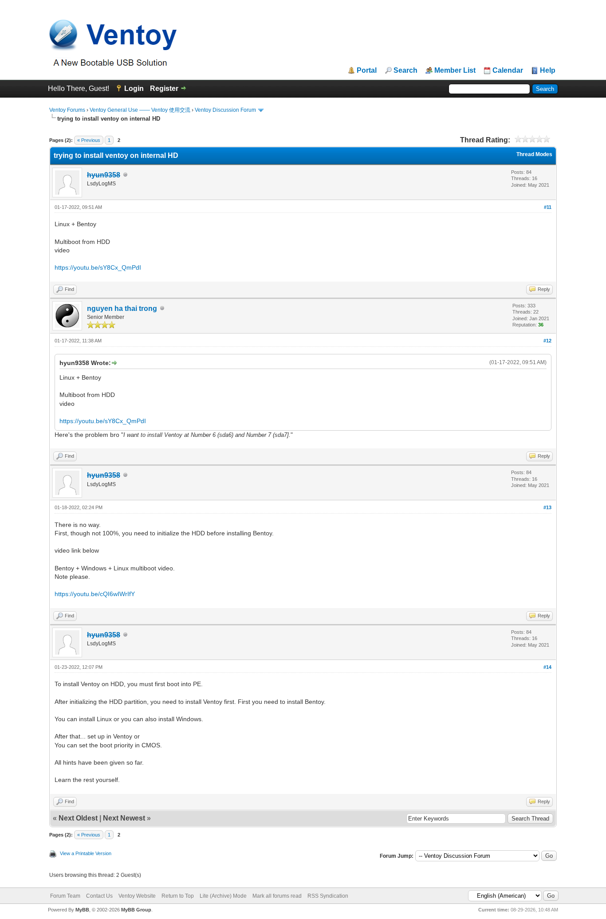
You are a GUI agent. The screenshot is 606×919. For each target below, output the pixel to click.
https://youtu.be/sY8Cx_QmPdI (98, 267)
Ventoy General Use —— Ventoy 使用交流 (140, 110)
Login (134, 88)
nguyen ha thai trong (122, 308)
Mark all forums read (277, 896)
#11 (547, 207)
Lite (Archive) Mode (223, 896)
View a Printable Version (85, 853)
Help (547, 70)
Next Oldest (78, 818)
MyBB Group (136, 909)
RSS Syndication (327, 896)
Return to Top (177, 896)
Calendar (507, 70)
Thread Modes (534, 154)
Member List (455, 70)
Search (405, 70)
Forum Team (65, 896)
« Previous (88, 140)
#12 (547, 340)
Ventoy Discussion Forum (225, 110)
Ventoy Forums (67, 110)
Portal (367, 70)
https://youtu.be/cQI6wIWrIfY (95, 593)
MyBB (82, 909)
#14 (547, 667)
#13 (547, 507)
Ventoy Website (137, 896)
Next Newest (124, 818)
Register (164, 88)
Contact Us (99, 896)
